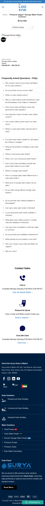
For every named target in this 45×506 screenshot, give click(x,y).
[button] (3, 7)
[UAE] (24, 386)
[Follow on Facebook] (4, 379)
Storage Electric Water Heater (9, 62)
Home (5, 15)
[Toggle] (3, 83)
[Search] (42, 7)
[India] (6, 386)
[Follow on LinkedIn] (13, 379)
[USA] (15, 386)
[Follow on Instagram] (8, 379)
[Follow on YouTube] (18, 379)
